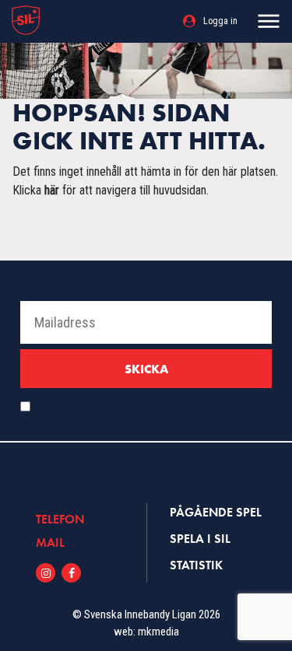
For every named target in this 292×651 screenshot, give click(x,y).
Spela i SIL (200, 538)
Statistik (196, 565)
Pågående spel (216, 512)
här (51, 190)
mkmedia (158, 632)
